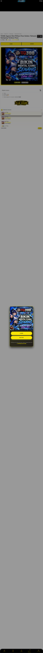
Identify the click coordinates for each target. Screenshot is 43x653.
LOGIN (21, 333)
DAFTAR (21, 337)
